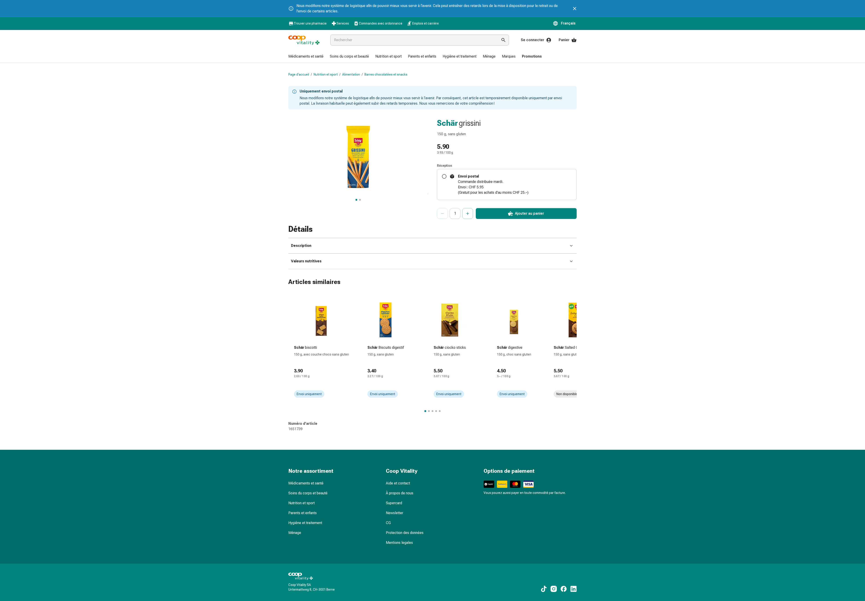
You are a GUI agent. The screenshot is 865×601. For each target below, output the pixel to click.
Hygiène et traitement (305, 523)
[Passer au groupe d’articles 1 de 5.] (425, 411)
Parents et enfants (302, 513)
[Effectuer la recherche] (503, 40)
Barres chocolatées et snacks (385, 74)
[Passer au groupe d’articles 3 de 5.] (432, 411)
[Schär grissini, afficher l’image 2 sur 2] (360, 200)
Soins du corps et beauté (308, 493)
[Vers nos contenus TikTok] (544, 589)
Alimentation (351, 74)
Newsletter (394, 513)
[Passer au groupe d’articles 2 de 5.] (429, 411)
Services (343, 23)
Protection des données (404, 533)
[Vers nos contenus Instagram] (554, 589)
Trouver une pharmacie (310, 23)
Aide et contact (398, 483)
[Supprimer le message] (574, 8)
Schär (447, 123)
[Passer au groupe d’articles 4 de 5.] (436, 411)
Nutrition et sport (326, 74)
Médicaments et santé (305, 483)
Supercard (394, 503)
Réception (444, 165)
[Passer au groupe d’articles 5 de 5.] (440, 411)
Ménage (294, 533)
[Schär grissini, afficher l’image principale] (356, 200)
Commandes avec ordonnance (380, 23)
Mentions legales (399, 542)
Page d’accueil (298, 74)
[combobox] (413, 40)
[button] (565, 23)
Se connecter (532, 40)
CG (388, 523)
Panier (564, 40)
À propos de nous (399, 493)
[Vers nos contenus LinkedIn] (573, 589)
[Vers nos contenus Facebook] (563, 589)
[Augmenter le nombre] (467, 213)
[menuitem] (305, 56)
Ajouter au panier (529, 213)
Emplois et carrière (425, 23)
